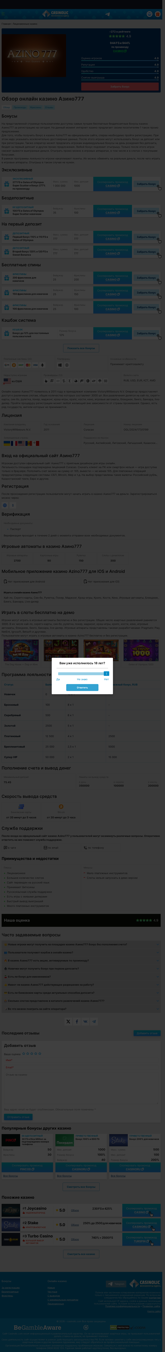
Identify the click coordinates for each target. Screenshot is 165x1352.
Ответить (82, 687)
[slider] (106, 673)
